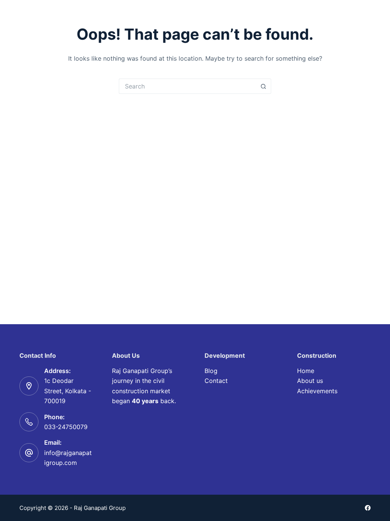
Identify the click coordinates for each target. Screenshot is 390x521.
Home (305, 371)
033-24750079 (66, 427)
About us (310, 380)
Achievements (317, 391)
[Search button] (263, 86)
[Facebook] (368, 508)
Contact (216, 380)
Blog (211, 371)
